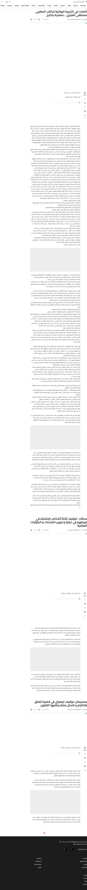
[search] (9, 2)
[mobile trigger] (85, 2)
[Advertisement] (55, 260)
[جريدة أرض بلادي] (78, 2)
